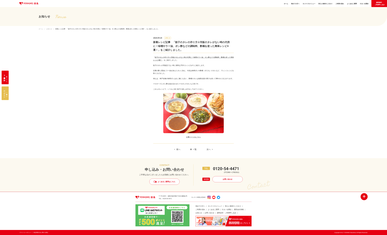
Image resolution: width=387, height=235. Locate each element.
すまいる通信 (226, 209)
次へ (209, 149)
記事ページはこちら (193, 137)
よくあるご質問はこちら (166, 181)
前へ (178, 149)
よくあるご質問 (213, 209)
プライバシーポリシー (25, 232)
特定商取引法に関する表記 (41, 232)
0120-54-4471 (226, 168)
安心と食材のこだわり (233, 206)
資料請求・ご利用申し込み (380, 3)
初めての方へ (200, 206)
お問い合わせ (227, 179)
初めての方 (5, 77)
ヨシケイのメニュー (215, 206)
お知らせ (49, 29)
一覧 (195, 149)
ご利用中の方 (5, 93)
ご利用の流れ (200, 209)
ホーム (41, 29)
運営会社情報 (239, 209)
